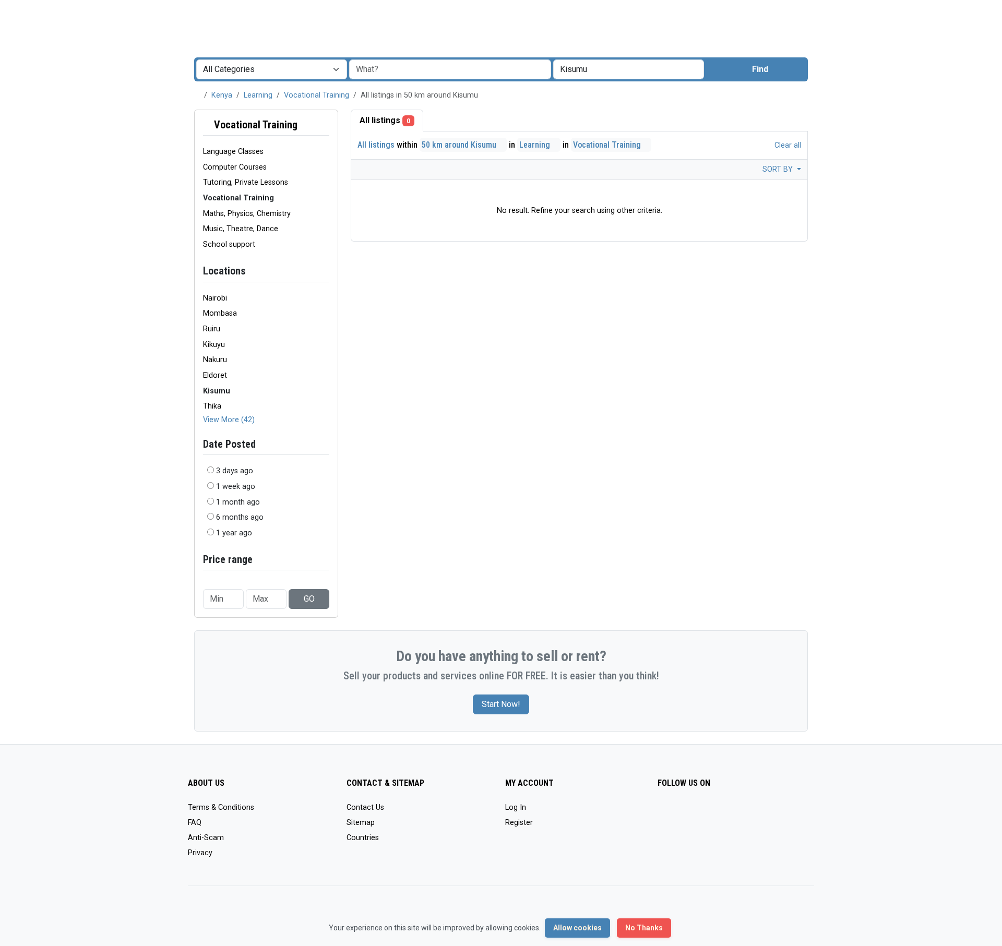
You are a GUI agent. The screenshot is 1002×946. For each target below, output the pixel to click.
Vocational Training (316, 95)
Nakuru (215, 359)
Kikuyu (214, 344)
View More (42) (229, 419)
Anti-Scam (206, 837)
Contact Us (365, 807)
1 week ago (235, 486)
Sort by (778, 169)
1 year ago (234, 533)
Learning (258, 95)
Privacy (200, 852)
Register (519, 822)
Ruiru (211, 329)
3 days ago (234, 470)
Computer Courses (235, 167)
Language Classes (233, 151)
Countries (363, 837)
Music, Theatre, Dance (240, 228)
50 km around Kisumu (460, 145)
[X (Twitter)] (679, 812)
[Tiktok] (739, 812)
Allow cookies (577, 928)
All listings (385, 120)
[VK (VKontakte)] (785, 812)
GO (309, 599)
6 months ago (240, 517)
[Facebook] (664, 812)
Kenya (221, 95)
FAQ (194, 822)
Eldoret (215, 375)
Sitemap (361, 822)
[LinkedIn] (709, 812)
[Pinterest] (724, 812)
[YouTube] (754, 812)
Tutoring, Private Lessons (245, 182)
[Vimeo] (770, 812)
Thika (212, 406)
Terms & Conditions (221, 807)
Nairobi (215, 298)
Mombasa (220, 313)
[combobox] (628, 69)
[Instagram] (694, 812)
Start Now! (501, 704)
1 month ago (238, 502)
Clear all (786, 145)
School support (229, 244)
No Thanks (644, 928)
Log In (515, 807)
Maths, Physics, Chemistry (247, 213)
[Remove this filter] (325, 124)
